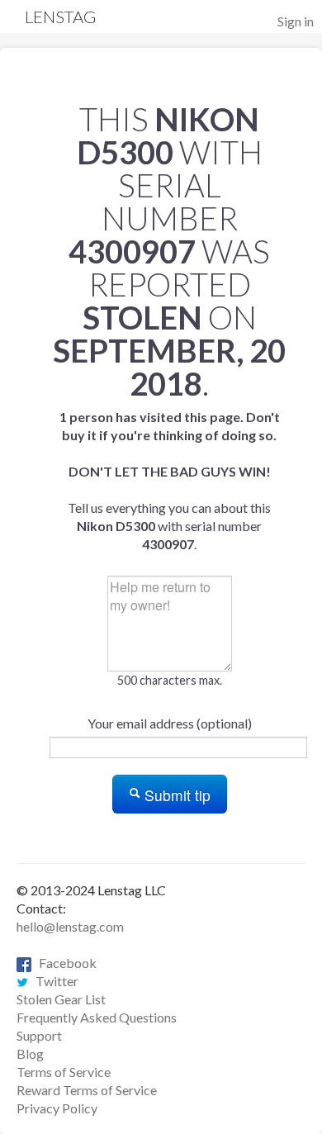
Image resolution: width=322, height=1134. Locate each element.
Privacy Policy (57, 1108)
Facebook (64, 962)
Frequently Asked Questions (97, 1017)
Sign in (295, 21)
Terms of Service (64, 1071)
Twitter (53, 981)
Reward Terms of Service (87, 1090)
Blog (30, 1053)
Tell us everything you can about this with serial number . (169, 480)
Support (39, 1035)
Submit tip (175, 795)
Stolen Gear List (61, 999)
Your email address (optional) (170, 723)
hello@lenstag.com (70, 926)
